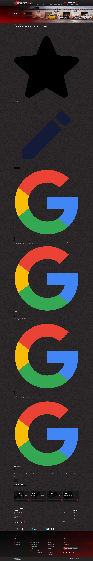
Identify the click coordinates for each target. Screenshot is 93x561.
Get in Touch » (68, 500)
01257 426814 (69, 2)
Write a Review (16, 168)
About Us (68, 1)
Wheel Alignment (50, 552)
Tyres (48, 550)
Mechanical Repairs (34, 546)
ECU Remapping (50, 540)
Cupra (65, 536)
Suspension (49, 548)
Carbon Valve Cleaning (51, 536)
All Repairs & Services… (52, 554)
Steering (32, 548)
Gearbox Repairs (34, 544)
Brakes (32, 536)
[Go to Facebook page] (76, 2)
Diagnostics (50, 538)
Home (64, 1)
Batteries (49, 534)
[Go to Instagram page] (78, 2)
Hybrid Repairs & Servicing (52, 544)
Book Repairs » (35, 500)
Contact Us (76, 1)
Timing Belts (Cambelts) (35, 550)
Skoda (65, 540)
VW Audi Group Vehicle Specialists (44, 4)
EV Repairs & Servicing (35, 542)
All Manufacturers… (67, 544)
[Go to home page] (23, 3)
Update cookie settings (18, 559)
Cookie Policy (17, 544)
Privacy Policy (17, 542)
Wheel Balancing (34, 554)
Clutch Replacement (34, 538)
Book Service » (19, 500)
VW (64, 542)
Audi (64, 534)
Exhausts (49, 542)
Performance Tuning (73, 4)
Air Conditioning (34, 534)
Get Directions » (18, 522)
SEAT (64, 538)
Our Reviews (72, 1)
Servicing (66, 4)
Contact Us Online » (19, 484)
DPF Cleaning (33, 540)
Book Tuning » (51, 500)
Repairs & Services (58, 4)
